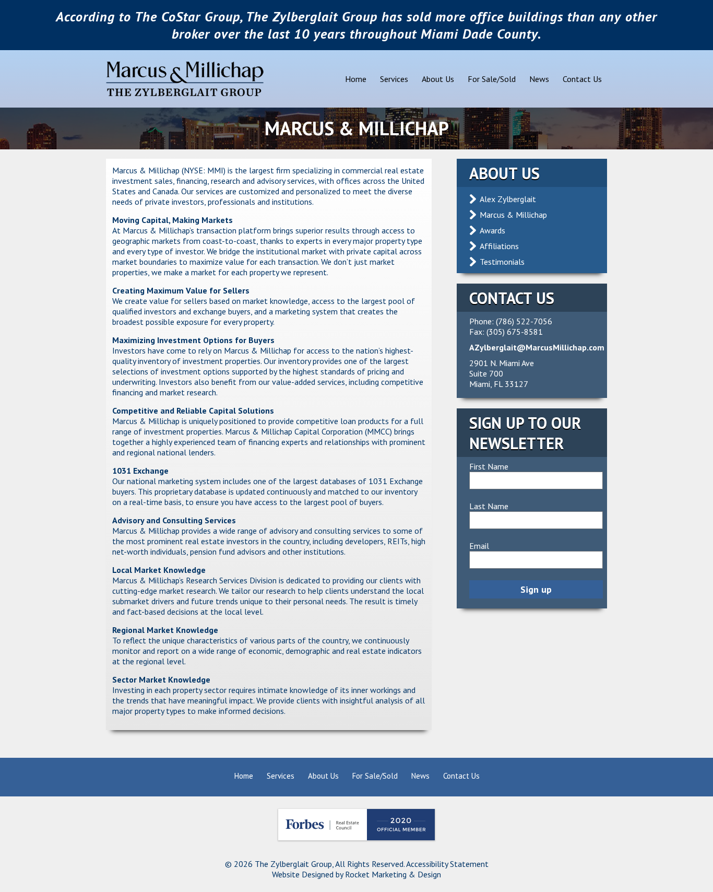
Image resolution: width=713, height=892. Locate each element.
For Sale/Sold (492, 79)
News (539, 79)
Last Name (488, 506)
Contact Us (582, 79)
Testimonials (502, 261)
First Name (488, 466)
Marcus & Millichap (513, 214)
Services (394, 79)
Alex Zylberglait (508, 199)
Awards (492, 230)
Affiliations (499, 246)
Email (479, 546)
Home (355, 79)
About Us (438, 79)
